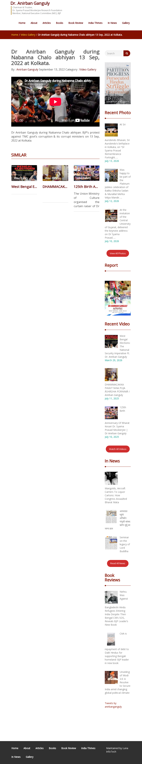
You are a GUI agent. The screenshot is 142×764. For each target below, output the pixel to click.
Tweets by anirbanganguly (113, 704)
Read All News (117, 563)
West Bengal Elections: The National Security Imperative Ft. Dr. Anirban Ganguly (24, 186)
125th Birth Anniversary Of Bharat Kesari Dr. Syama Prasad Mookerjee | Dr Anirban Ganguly (86, 186)
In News (112, 22)
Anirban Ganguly (27, 69)
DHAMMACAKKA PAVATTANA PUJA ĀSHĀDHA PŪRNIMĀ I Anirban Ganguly (55, 186)
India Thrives (95, 22)
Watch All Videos (117, 449)
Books (59, 22)
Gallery (126, 22)
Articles (47, 22)
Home (22, 22)
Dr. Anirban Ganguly (30, 3)
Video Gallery (28, 34)
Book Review (75, 22)
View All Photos (118, 253)
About (34, 22)
